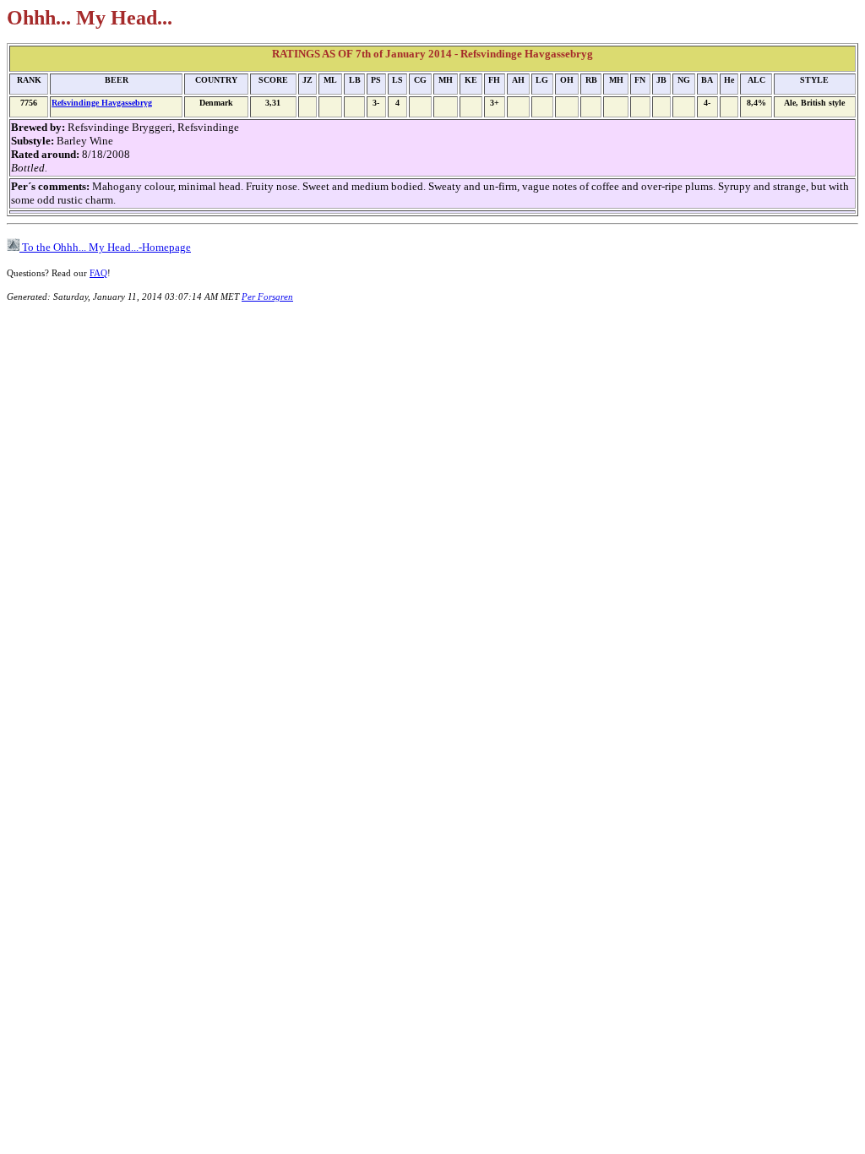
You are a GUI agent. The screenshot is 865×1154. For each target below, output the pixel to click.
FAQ (98, 273)
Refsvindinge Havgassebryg (102, 102)
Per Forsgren (267, 296)
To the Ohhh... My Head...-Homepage (105, 247)
